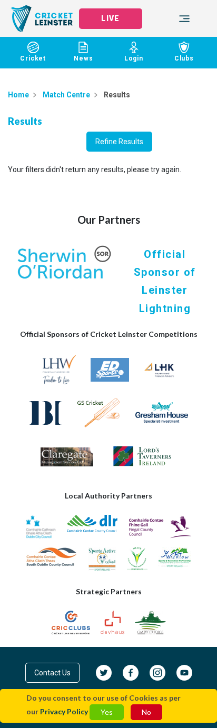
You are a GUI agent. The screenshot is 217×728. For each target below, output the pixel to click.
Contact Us (52, 673)
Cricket (33, 58)
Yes (107, 711)
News (83, 58)
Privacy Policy (64, 711)
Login (133, 58)
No (146, 711)
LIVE (110, 18)
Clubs (184, 58)
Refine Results (119, 141)
